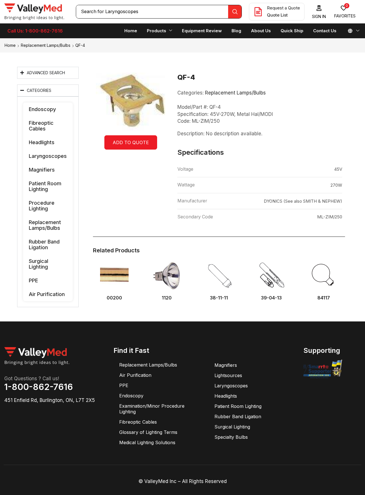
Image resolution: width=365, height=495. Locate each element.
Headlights (41, 142)
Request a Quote (283, 8)
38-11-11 (219, 298)
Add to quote (131, 142)
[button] (319, 12)
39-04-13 (271, 298)
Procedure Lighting (41, 206)
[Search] (235, 11)
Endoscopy (42, 109)
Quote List (277, 15)
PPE (33, 280)
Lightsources (228, 375)
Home (10, 45)
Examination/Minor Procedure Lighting (151, 408)
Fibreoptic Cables (41, 126)
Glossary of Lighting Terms (148, 432)
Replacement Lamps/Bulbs (45, 45)
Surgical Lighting (38, 264)
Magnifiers (42, 170)
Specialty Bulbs (231, 437)
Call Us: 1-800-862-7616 (35, 31)
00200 (114, 298)
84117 (323, 298)
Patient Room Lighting (45, 186)
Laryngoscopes (48, 156)
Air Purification (47, 294)
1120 (167, 298)
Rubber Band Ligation (44, 244)
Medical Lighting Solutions (147, 442)
